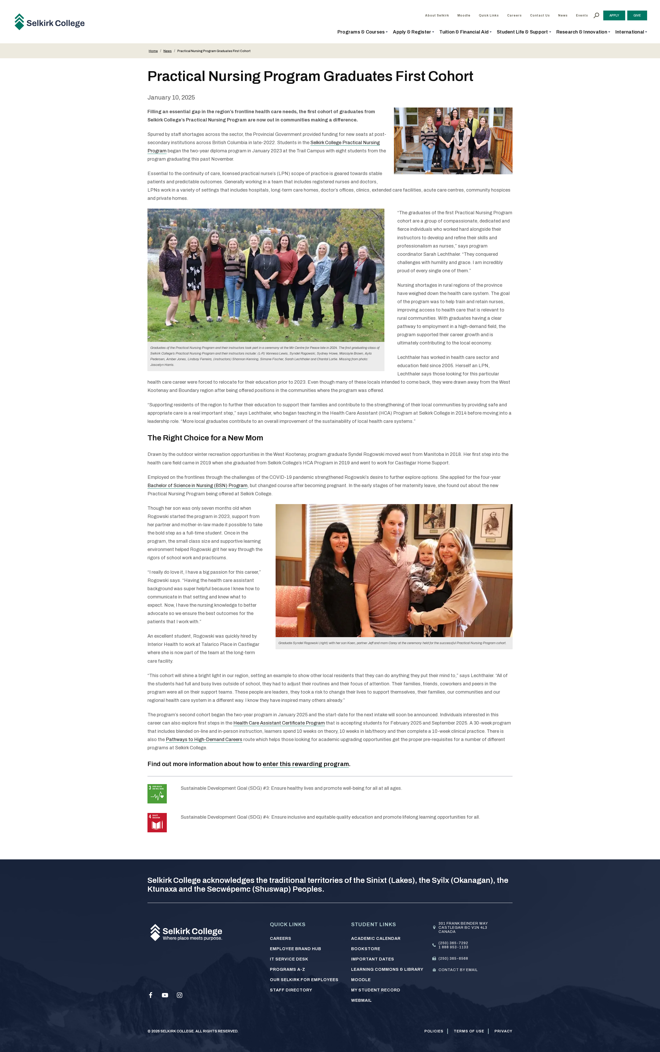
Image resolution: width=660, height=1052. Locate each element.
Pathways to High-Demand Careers (204, 739)
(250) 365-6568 (453, 958)
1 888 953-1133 (453, 947)
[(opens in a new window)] (157, 793)
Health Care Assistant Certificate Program (279, 723)
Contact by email (458, 970)
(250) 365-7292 (453, 943)
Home (153, 51)
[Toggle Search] (596, 15)
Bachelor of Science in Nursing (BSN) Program (197, 485)
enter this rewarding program (306, 764)
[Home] (51, 21)
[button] (362, 32)
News (167, 51)
